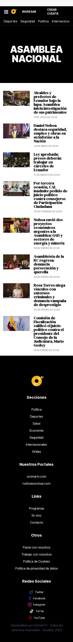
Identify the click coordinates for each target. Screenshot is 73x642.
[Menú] (6, 11)
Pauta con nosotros (36, 547)
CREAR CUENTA (52, 11)
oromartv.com (36, 476)
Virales (36, 451)
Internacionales (36, 444)
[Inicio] (14, 12)
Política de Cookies (36, 561)
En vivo (36, 515)
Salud (36, 423)
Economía (36, 430)
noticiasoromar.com (36, 483)
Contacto (36, 522)
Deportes (10, 21)
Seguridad (27, 21)
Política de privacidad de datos (36, 568)
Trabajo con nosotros (36, 554)
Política (43, 21)
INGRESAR (29, 11)
